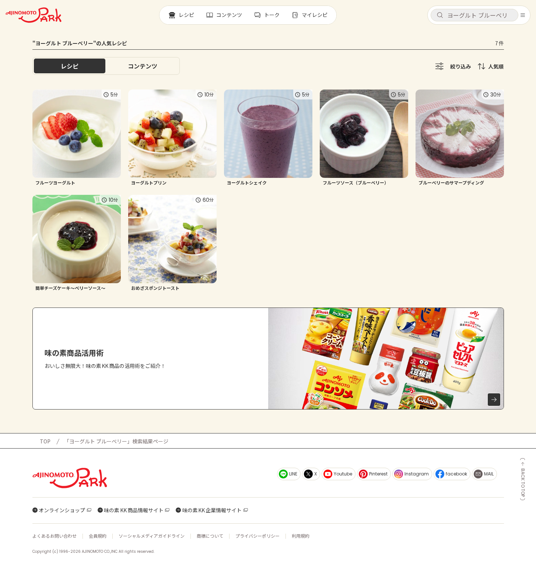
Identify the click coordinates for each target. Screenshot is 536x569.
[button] (474, 15)
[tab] (142, 66)
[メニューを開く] (522, 15)
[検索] (439, 15)
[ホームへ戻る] (34, 15)
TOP (45, 441)
